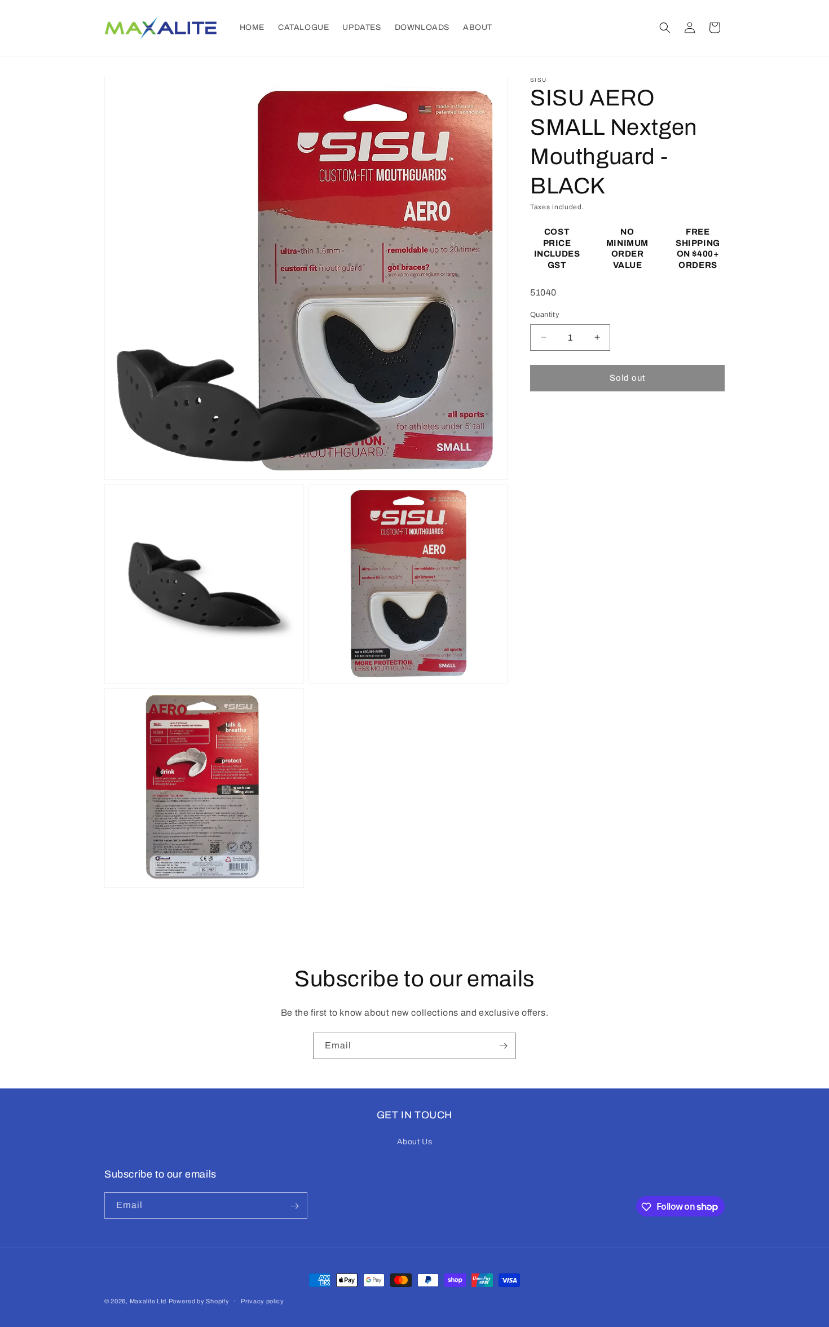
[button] (664, 27)
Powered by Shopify (199, 1301)
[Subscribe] (503, 1046)
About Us (415, 1141)
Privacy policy (262, 1300)
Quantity (544, 315)
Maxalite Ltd (148, 1301)
